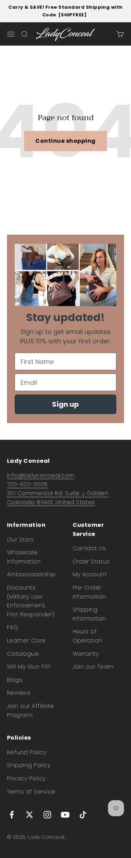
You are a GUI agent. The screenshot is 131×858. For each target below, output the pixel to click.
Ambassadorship (31, 574)
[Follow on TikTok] (83, 814)
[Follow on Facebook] (11, 814)
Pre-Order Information (89, 592)
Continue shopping (65, 141)
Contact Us (89, 548)
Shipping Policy (28, 765)
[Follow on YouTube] (65, 814)
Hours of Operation (87, 636)
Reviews (18, 693)
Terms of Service (31, 792)
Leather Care (26, 641)
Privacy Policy (26, 778)
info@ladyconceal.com (40, 475)
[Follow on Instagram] (47, 814)
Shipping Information (89, 614)
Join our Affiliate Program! (30, 710)
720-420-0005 (27, 484)
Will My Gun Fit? (29, 667)
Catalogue (23, 654)
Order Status (91, 561)
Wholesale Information (24, 557)
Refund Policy (26, 752)
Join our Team (93, 667)
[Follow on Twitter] (29, 814)
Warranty (86, 654)
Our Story (20, 540)
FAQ (12, 627)
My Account (90, 574)
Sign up (65, 404)
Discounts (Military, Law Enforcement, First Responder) (30, 601)
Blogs (14, 680)
